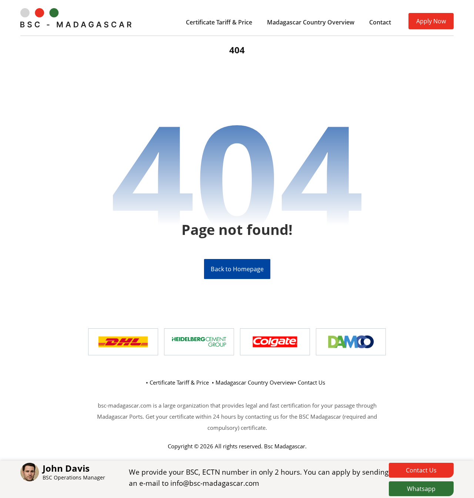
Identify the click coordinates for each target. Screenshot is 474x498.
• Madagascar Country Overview (253, 382)
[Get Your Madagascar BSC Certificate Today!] (75, 17)
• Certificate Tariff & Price (177, 382)
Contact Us (421, 470)
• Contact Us (309, 382)
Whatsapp (421, 489)
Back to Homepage (236, 269)
